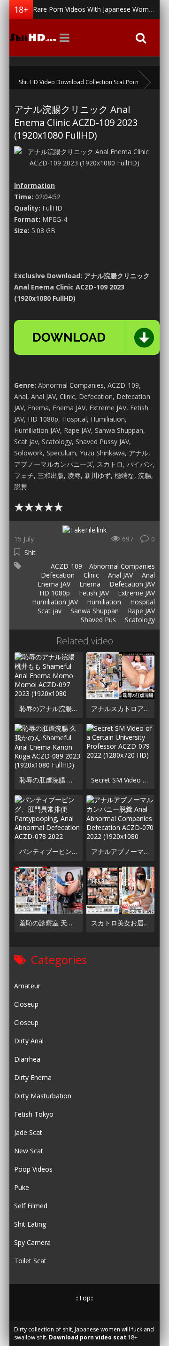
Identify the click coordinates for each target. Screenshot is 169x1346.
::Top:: (84, 1297)
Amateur (27, 985)
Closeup (26, 1004)
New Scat (28, 1150)
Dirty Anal (29, 1040)
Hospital (141, 601)
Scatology (139, 619)
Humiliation (103, 601)
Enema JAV (53, 583)
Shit (30, 552)
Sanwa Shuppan (94, 610)
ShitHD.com (32, 37)
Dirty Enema (33, 1077)
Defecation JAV (131, 583)
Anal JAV (119, 575)
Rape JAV (140, 610)
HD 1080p (54, 592)
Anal (147, 575)
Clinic (90, 575)
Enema (88, 583)
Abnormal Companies (122, 566)
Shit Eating (30, 1224)
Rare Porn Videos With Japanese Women (94, 9)
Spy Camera (32, 1242)
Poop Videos (33, 1169)
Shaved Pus (97, 619)
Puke (21, 1187)
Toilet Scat (30, 1260)
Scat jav (48, 610)
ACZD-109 (65, 566)
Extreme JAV (135, 592)
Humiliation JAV (54, 601)
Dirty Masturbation (42, 1095)
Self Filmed (30, 1205)
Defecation (57, 575)
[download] (87, 337)
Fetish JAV (93, 592)
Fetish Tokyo (34, 1114)
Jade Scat (28, 1132)
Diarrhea (27, 1059)
